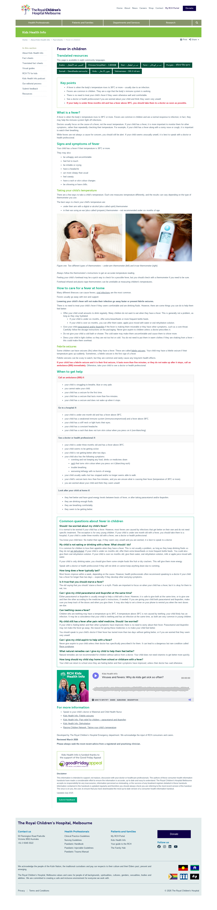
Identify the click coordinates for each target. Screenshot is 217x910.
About (127, 8)
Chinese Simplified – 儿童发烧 (102, 65)
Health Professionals (38, 22)
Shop (151, 8)
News (135, 8)
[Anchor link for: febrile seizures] (55, 346)
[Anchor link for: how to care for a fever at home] (55, 288)
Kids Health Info (118, 840)
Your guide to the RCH (121, 844)
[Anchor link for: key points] (59, 83)
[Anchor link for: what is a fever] (55, 112)
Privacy (21, 890)
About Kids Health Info (40, 40)
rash (73, 463)
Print (185, 39)
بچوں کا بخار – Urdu (101, 71)
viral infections (103, 292)
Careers (143, 8)
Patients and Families (82, 22)
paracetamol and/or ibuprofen (91, 327)
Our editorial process (31, 83)
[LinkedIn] (171, 846)
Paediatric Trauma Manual (76, 852)
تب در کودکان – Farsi (152, 65)
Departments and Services (126, 22)
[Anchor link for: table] (55, 371)
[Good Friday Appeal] (125, 761)
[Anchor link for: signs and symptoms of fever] (55, 144)
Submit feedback (30, 88)
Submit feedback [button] (67, 799)
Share (194, 39)
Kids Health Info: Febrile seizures (78, 716)
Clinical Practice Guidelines (77, 836)
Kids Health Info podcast (33, 78)
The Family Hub (118, 848)
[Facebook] (160, 846)
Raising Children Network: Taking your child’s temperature (89, 727)
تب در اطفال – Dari (129, 65)
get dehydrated (77, 551)
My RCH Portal (172, 8)
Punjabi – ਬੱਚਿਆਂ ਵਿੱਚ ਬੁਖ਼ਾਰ (178, 65)
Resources (27, 94)
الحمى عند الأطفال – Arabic (71, 65)
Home (119, 8)
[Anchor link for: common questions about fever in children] (58, 521)
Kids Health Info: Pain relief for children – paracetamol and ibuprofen (94, 719)
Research (170, 22)
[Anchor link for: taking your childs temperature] (55, 190)
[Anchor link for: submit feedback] (55, 798)
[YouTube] (177, 846)
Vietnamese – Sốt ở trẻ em (127, 71)
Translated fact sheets (32, 63)
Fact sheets (58, 40)
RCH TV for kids (29, 73)
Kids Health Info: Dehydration (76, 723)
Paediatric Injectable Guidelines (79, 848)
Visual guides (28, 68)
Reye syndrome (66, 646)
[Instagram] (166, 846)
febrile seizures (138, 350)
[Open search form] (197, 23)
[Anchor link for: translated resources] (55, 55)
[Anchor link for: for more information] (55, 707)
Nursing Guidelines (73, 840)
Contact (159, 8)
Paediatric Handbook (74, 844)
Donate (189, 8)
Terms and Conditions (39, 890)
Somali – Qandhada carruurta (73, 71)
